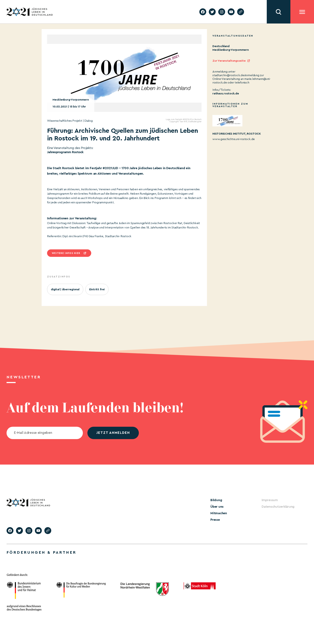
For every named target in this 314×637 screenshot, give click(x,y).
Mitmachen (218, 513)
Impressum (270, 500)
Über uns (217, 506)
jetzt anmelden (113, 433)
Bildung (216, 500)
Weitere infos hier (66, 253)
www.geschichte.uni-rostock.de (233, 139)
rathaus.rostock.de (225, 93)
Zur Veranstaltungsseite (228, 60)
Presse (215, 519)
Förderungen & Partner (41, 552)
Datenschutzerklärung (278, 506)
